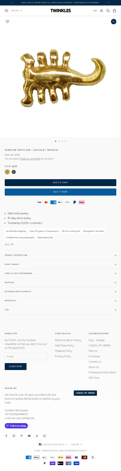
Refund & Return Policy (68, 340)
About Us (94, 367)
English (15, 10)
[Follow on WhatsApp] (44, 435)
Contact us (95, 361)
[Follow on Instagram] (13, 435)
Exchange (94, 356)
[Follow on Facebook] (6, 435)
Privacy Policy (63, 356)
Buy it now (60, 191)
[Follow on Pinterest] (21, 435)
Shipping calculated (30, 158)
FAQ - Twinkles (97, 340)
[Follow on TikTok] (36, 435)
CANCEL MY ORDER (99, 345)
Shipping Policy (63, 350)
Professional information (102, 372)
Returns (93, 350)
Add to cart (60, 182)
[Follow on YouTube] (29, 435)
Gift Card (94, 377)
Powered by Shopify (77, 451)
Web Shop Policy (64, 345)
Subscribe (15, 366)
